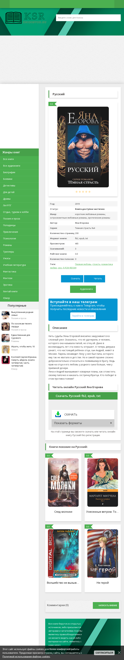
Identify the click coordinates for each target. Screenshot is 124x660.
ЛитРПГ (7, 205)
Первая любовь (83, 264)
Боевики (7, 178)
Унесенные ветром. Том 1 (103, 511)
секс (60, 267)
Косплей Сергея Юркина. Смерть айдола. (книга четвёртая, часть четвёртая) (24, 361)
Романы (7, 245)
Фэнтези (7, 278)
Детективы (9, 185)
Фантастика (9, 271)
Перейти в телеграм (83, 315)
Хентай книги (10, 291)
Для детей (8, 192)
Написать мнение (108, 605)
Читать (98, 278)
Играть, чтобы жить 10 (23, 346)
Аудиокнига (86, 288)
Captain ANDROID (25, 18)
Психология (9, 238)
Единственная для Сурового (20, 336)
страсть (96, 264)
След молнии (63, 511)
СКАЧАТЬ (70, 414)
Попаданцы (9, 225)
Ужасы (6, 258)
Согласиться (104, 652)
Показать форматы (68, 423)
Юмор (6, 298)
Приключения (10, 231)
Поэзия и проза (11, 218)
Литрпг (14, 349)
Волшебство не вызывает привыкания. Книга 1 (79, 582)
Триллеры (8, 251)
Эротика (7, 284)
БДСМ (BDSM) (69, 267)
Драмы (6, 198)
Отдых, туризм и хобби (16, 211)
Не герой (103, 582)
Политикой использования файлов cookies (26, 656)
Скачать (75, 278)
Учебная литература (14, 264)
